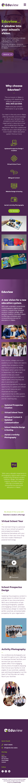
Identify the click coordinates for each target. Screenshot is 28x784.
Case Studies (5, 760)
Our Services (4, 758)
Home (2, 755)
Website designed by (15, 781)
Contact (3, 762)
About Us (3, 757)
